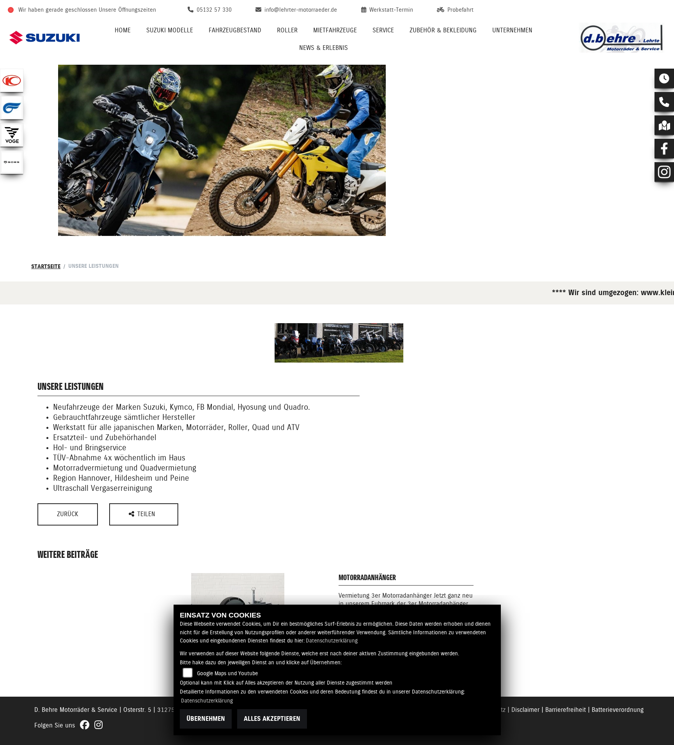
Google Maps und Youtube (227, 673)
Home (123, 30)
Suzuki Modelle (169, 30)
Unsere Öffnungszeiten (127, 9)
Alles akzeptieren (272, 718)
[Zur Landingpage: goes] (11, 162)
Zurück (67, 514)
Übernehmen (205, 718)
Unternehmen (512, 30)
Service (383, 30)
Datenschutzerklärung (332, 640)
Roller (287, 30)
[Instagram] (664, 172)
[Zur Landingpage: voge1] (11, 135)
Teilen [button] (147, 514)
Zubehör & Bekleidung (443, 30)
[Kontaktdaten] (664, 101)
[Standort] (664, 125)
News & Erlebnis (323, 47)
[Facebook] (664, 148)
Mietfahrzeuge (335, 30)
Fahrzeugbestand (235, 30)
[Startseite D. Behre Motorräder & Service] (622, 38)
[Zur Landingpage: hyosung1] (11, 107)
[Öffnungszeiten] (664, 78)
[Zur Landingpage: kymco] (11, 80)
